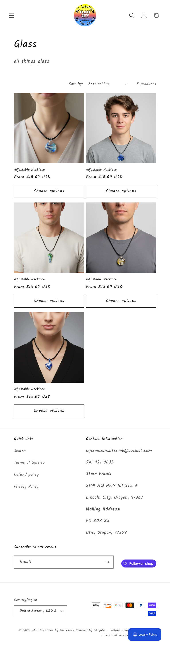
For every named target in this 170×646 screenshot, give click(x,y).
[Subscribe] (107, 562)
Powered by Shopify (90, 630)
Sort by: (76, 84)
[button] (12, 15)
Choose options (49, 191)
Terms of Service (29, 462)
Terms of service (116, 635)
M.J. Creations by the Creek (53, 630)
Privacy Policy (26, 486)
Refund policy (26, 474)
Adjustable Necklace (29, 170)
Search (20, 451)
